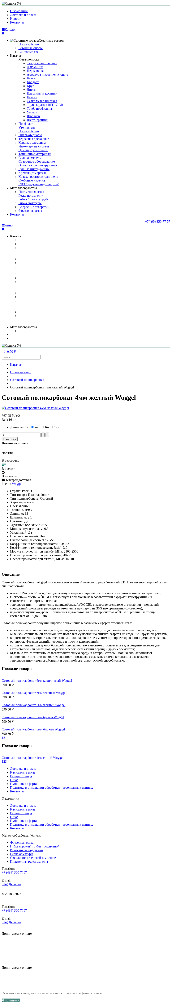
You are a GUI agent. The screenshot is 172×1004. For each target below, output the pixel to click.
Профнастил (27, 123)
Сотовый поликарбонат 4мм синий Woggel (32, 757)
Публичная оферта (23, 784)
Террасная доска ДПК (34, 139)
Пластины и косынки (42, 93)
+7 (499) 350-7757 (14, 872)
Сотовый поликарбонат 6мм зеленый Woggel (34, 693)
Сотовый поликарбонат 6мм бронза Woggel (33, 717)
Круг (30, 86)
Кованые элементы (32, 142)
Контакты (17, 22)
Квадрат (33, 82)
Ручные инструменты (34, 169)
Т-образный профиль (42, 63)
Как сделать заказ (22, 772)
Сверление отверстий (34, 207)
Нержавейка (35, 70)
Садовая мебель (29, 157)
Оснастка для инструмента (37, 165)
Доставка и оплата (23, 15)
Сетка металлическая (42, 101)
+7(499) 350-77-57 (157, 221)
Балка (31, 78)
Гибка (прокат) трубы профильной (35, 846)
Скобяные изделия (31, 180)
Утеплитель (26, 127)
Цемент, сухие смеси (33, 150)
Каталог (16, 55)
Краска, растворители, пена (38, 176)
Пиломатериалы (30, 135)
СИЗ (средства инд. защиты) (38, 184)
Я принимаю (11, 1000)
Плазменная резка (31, 191)
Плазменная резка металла (29, 861)
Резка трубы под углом (26, 850)
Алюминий (35, 67)
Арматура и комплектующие (47, 74)
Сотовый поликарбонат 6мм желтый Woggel (33, 705)
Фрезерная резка (30, 210)
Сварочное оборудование (36, 161)
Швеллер (33, 116)
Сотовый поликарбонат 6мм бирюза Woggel (33, 729)
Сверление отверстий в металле (33, 857)
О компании (19, 11)
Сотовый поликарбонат (27, 380)
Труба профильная (40, 108)
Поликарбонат (28, 44)
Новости (16, 18)
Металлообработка (23, 188)
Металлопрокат (29, 59)
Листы (31, 89)
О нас (14, 780)
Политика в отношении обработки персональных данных (51, 787)
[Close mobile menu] (3, 33)
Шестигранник (37, 120)
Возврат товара (21, 776)
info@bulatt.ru (11, 884)
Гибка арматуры (30, 203)
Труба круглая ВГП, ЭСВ (45, 105)
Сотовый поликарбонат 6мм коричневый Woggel (37, 680)
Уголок (32, 112)
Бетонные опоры (30, 48)
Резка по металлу (30, 195)
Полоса (32, 97)
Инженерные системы (34, 146)
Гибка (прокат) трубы (33, 199)
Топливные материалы (34, 154)
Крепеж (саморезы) (32, 173)
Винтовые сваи (29, 52)
